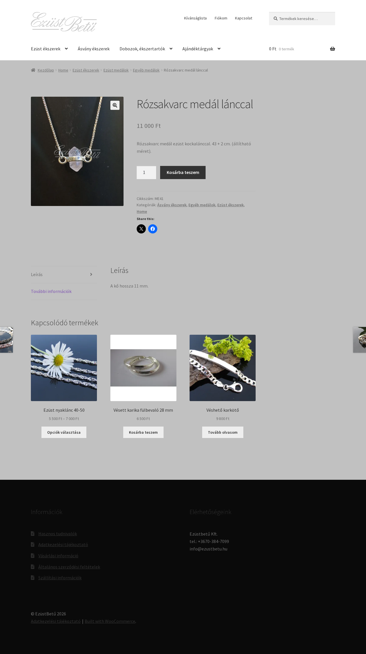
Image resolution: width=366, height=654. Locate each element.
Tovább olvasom (223, 432)
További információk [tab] (51, 291)
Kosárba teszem (183, 172)
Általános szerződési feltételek (69, 567)
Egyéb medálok (146, 70)
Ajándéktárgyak (197, 48)
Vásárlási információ (58, 555)
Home (63, 70)
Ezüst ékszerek (45, 48)
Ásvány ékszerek (94, 48)
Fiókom (221, 18)
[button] (115, 105)
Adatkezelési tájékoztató (63, 544)
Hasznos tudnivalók (57, 533)
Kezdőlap (46, 70)
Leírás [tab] (37, 274)
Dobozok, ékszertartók (142, 48)
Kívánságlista (195, 18)
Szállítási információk (59, 577)
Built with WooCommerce (110, 621)
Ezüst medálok (116, 70)
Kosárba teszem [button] (143, 432)
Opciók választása (64, 432)
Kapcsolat (243, 18)
